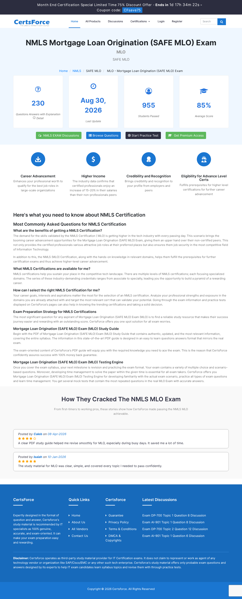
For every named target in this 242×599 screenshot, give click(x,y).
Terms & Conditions (123, 529)
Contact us (80, 536)
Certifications (139, 21)
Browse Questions (105, 135)
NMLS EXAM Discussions (60, 135)
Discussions (115, 21)
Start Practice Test (144, 135)
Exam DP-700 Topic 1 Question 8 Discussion (174, 515)
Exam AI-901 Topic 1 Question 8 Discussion (173, 522)
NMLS (77, 71)
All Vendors (80, 529)
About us (78, 522)
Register (177, 21)
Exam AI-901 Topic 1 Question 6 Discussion (173, 536)
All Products (93, 21)
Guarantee (116, 515)
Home (74, 21)
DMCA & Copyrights (113, 538)
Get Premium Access (188, 135)
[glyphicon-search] (221, 21)
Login (161, 21)
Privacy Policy (119, 522)
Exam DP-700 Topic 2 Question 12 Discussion (175, 529)
